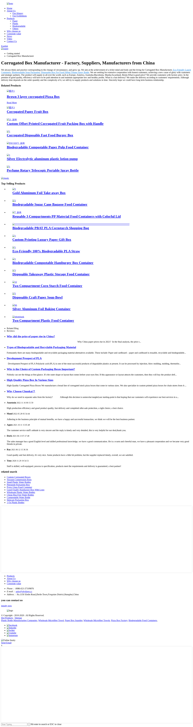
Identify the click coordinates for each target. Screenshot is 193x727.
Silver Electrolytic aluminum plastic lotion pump (42, 159)
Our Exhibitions (19, 16)
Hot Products (7, 618)
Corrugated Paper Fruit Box (27, 111)
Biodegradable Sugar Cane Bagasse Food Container (49, 204)
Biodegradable (18, 26)
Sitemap (18, 618)
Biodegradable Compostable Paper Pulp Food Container (48, 147)
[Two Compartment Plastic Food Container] (18, 317)
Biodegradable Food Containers (143, 620)
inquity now (6, 606)
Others (15, 28)
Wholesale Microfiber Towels (97, 620)
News (9, 36)
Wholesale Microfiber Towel (51, 620)
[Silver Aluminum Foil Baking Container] (14, 305)
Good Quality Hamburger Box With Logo (25, 490)
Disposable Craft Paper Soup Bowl (37, 297)
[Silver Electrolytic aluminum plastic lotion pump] (8, 155)
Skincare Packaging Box (18, 500)
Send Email (6, 643)
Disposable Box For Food (52, 72)
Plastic (15, 23)
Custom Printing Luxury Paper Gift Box (41, 239)
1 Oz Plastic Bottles (15, 502)
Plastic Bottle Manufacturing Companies (19, 620)
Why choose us (13, 31)
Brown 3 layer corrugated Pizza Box (33, 96)
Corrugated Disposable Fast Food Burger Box (40, 135)
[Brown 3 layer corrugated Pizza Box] (11, 91)
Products (11, 18)
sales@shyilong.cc (24, 591)
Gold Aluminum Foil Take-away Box (39, 193)
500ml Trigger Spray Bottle (77, 72)
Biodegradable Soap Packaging (26, 72)
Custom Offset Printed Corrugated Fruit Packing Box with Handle (55, 123)
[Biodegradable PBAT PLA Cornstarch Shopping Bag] (70, 224)
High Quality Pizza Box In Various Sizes (30, 380)
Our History (17, 13)
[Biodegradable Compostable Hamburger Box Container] (14, 259)
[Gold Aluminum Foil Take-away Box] (14, 189)
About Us (11, 11)
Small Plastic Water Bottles (19, 482)
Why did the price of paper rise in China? (31, 336)
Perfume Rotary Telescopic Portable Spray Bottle (43, 170)
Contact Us (12, 41)
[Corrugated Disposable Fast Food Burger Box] (8, 131)
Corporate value (14, 33)
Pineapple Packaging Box (18, 484)
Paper (15, 21)
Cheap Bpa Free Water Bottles (20, 495)
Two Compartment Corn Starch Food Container (47, 286)
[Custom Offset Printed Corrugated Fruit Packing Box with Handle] (12, 119)
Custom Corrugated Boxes (19, 477)
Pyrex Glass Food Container (19, 487)
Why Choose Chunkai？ (21, 391)
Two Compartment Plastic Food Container (43, 320)
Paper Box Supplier (73, 620)
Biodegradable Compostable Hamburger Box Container (53, 263)
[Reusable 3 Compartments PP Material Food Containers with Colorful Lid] (16, 212)
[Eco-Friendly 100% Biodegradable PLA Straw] (14, 247)
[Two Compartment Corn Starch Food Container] (14, 282)
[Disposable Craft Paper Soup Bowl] (14, 293)
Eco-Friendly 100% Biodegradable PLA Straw (46, 251)
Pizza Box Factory (119, 620)
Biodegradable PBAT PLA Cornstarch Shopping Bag (50, 228)
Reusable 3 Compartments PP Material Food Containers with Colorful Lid (66, 216)
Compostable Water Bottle (18, 497)
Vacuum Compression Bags (19, 479)
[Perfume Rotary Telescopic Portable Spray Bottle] (8, 166)
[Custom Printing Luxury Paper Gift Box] (14, 236)
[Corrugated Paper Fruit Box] (11, 107)
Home (9, 8)
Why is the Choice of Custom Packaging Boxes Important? (41, 369)
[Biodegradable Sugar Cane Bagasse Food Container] (14, 200)
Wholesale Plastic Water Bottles (21, 492)
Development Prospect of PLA (24, 358)
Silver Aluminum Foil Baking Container (41, 309)
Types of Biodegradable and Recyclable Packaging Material (41, 347)
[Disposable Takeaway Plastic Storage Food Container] (14, 270)
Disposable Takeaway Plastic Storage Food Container (51, 274)
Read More (12, 102)
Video (9, 39)
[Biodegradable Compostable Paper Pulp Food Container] (16, 143)
